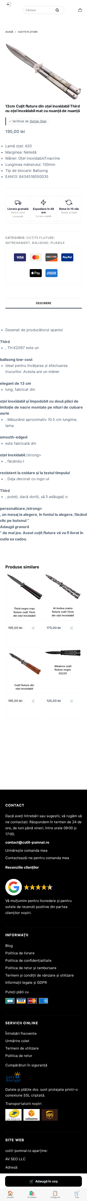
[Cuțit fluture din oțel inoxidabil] (24, 662)
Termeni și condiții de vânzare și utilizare (39, 975)
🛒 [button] (33, 628)
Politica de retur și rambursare (30, 968)
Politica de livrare (20, 953)
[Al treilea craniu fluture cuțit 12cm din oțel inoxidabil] (63, 586)
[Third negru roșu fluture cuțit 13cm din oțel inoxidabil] (24, 587)
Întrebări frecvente (21, 1033)
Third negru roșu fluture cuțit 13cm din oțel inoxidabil (24, 612)
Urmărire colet (17, 1041)
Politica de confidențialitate (28, 960)
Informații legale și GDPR (26, 982)
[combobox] (38, 10)
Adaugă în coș (46, 1181)
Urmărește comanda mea (26, 850)
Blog (9, 945)
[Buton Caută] (57, 10)
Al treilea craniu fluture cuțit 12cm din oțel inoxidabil (63, 612)
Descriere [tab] (43, 303)
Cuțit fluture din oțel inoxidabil (24, 687)
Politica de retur (18, 1055)
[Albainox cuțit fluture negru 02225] (63, 653)
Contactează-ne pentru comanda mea (37, 858)
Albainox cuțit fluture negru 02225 (62, 670)
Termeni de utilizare (22, 1048)
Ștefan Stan (38, 121)
